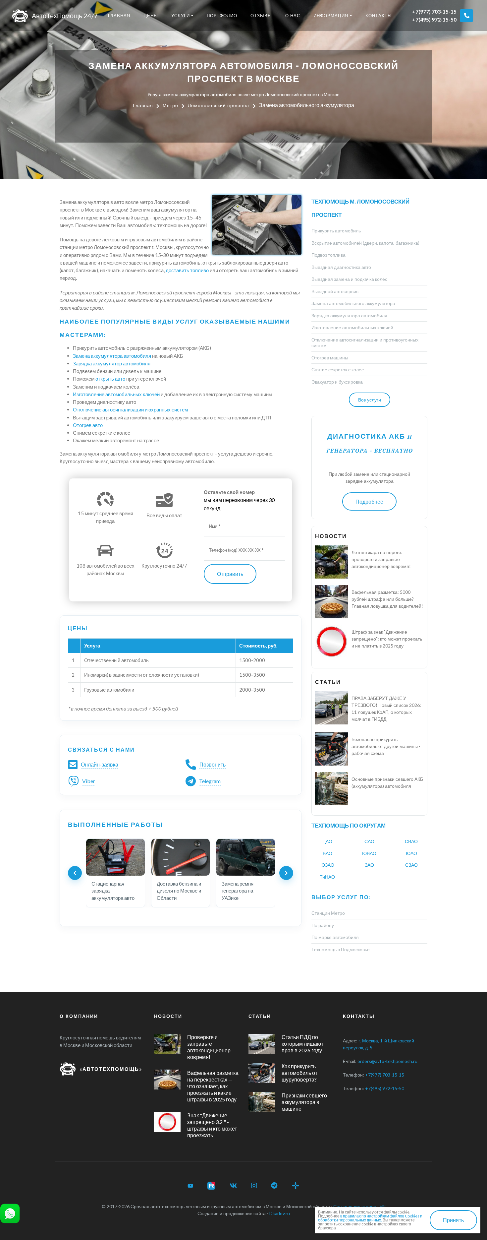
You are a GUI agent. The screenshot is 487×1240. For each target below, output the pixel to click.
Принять (453, 1220)
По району (322, 925)
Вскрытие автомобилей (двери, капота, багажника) (365, 243)
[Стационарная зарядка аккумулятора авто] (115, 857)
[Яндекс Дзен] (295, 1186)
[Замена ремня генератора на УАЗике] (245, 857)
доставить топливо (187, 270)
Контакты (378, 15)
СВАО (411, 841)
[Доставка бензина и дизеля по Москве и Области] (180, 857)
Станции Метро (328, 913)
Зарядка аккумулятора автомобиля (349, 315)
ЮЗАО (327, 865)
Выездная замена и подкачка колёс (349, 279)
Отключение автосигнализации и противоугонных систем (364, 342)
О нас (292, 15)
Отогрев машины (329, 357)
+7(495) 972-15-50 (434, 19)
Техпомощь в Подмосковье (340, 949)
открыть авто (110, 379)
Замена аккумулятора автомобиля (112, 356)
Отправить (230, 574)
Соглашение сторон (354, 1206)
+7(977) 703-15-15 (434, 11)
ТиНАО (327, 877)
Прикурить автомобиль (336, 230)
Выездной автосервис (334, 291)
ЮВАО (369, 853)
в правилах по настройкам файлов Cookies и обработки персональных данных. (370, 1217)
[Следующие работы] (286, 873)
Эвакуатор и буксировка (337, 382)
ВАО (327, 853)
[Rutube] (211, 1186)
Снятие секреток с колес (337, 369)
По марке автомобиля (335, 937)
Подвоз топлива (328, 255)
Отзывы (261, 15)
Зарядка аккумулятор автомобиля (111, 363)
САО (369, 841)
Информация (330, 15)
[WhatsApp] (10, 1212)
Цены (150, 15)
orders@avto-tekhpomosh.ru (387, 1061)
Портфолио (222, 15)
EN (383, 1206)
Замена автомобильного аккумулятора (353, 303)
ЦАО (327, 841)
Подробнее (369, 501)
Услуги (180, 15)
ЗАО (369, 865)
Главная (119, 15)
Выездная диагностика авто (341, 267)
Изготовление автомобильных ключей (116, 394)
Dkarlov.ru (279, 1213)
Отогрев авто (88, 425)
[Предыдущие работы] (75, 873)
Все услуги (369, 400)
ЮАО (411, 853)
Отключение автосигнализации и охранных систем (130, 409)
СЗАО (411, 865)
